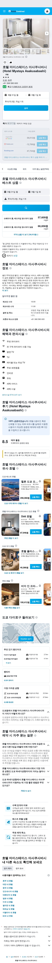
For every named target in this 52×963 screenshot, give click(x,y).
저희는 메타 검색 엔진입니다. (17, 940)
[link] (16, 503)
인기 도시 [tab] (19, 868)
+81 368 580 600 (10, 83)
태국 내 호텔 (8, 916)
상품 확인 (36, 497)
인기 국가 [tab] (7, 868)
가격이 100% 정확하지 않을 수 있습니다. (22, 945)
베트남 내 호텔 (8, 909)
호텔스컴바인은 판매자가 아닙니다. (20, 936)
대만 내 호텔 (8, 884)
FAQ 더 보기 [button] (26, 791)
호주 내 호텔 (8, 880)
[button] (4, 11)
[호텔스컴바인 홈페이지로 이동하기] (16, 11)
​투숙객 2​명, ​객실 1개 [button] (14, 101)
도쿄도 (24, 957)
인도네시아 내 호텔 (10, 891)
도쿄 (36, 957)
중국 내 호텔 (8, 887)
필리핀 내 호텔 (8, 905)
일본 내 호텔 (8, 898)
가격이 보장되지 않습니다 (21, 929)
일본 (12, 957)
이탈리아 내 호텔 (9, 912)
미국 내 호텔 (8, 902)
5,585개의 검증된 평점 (22, 86)
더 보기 (5, 290)
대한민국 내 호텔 (9, 895)
